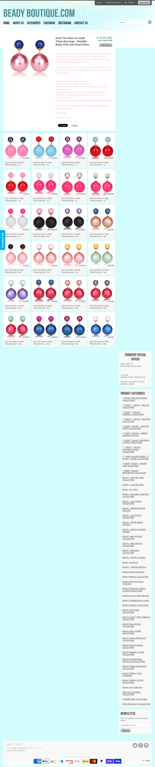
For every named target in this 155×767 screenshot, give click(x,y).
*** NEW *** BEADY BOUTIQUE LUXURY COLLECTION (135, 441)
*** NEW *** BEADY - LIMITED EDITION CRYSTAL (135, 434)
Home (6, 23)
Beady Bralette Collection (133, 572)
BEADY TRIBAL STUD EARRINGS (132, 674)
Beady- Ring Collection (132, 687)
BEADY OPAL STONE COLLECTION (131, 632)
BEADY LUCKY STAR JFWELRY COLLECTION (136, 618)
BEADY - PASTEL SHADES (134, 558)
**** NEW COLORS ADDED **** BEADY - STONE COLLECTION (135, 458)
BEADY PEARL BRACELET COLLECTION (134, 639)
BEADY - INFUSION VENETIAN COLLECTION (135, 495)
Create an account (113, 3)
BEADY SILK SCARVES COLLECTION (132, 646)
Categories (33, 23)
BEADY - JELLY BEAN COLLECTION (132, 502)
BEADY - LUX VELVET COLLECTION (131, 517)
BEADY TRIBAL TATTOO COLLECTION (132, 681)
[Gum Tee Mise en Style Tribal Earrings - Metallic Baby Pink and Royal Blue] (29, 56)
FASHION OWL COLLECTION (134, 699)
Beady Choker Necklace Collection (132, 583)
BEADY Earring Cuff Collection (135, 596)
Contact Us (81, 23)
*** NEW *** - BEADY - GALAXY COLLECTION (135, 406)
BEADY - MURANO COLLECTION (130, 552)
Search (9, 744)
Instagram (64, 23)
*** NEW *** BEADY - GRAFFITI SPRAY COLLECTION (135, 427)
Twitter (135, 745)
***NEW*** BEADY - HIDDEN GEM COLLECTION (134, 465)
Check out (144, 3)
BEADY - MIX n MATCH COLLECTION (132, 545)
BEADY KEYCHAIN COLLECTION (130, 611)
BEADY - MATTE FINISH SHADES (132, 523)
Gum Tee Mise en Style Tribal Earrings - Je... (14, 164)
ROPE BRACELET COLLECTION (136, 704)
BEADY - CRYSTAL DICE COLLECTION (133, 479)
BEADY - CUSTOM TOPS (133, 485)
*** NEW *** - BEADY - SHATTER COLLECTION (136, 420)
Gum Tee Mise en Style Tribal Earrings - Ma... (42, 235)
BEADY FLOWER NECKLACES (135, 601)
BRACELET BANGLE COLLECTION (131, 693)
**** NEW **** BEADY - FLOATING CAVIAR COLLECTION (132, 449)
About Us (18, 23)
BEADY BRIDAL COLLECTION (135, 577)
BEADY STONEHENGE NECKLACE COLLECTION (133, 660)
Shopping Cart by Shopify (15, 750)
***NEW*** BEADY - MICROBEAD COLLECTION (134, 472)
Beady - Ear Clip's (130, 490)
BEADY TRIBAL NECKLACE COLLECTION (134, 667)
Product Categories (133, 393)
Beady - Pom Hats (130, 562)
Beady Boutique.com (39, 13)
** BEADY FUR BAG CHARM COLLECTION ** (134, 399)
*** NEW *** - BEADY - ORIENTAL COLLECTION (133, 413)
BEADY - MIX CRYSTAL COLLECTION (132, 538)
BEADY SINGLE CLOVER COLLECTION (133, 653)
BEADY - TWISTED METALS (134, 567)
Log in (99, 3)
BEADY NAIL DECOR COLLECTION (131, 625)
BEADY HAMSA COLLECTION (135, 605)
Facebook (49, 23)
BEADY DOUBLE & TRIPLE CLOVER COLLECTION (134, 590)
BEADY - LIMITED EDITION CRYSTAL (133, 509)
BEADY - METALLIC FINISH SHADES (134, 531)
